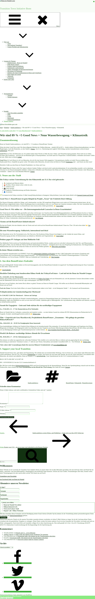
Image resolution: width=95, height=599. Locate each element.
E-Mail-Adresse (5, 410)
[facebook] (18, 563)
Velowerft (10, 76)
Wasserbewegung (87, 383)
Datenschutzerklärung (13, 119)
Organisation (4, 498)
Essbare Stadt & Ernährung (15, 66)
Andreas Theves (8, 534)
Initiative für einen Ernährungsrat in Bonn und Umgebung (24, 73)
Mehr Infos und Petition (59, 246)
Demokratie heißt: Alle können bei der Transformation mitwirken (36, 536)
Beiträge (6, 127)
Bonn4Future (70, 383)
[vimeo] (18, 591)
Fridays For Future (43, 278)
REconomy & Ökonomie (14, 71)
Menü (57, 26)
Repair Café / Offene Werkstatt (13, 511)
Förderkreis (69, 162)
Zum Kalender (6, 270)
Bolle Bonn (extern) (13, 64)
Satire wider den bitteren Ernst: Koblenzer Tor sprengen (31, 534)
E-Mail (2, 487)
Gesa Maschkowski (24, 131)
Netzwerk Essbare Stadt (11, 509)
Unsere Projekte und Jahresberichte (17, 47)
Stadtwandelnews (16, 127)
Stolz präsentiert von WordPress (22, 595)
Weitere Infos (36, 314)
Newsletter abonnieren (6, 598)
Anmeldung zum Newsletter (8, 476)
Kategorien (10, 78)
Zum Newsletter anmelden (15, 113)
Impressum (10, 118)
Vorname (3, 491)
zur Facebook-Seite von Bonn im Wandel (12, 479)
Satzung (67, 367)
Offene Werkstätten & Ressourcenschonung (20, 69)
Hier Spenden (55, 257)
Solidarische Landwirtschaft (15, 68)
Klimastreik (77, 383)
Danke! (32, 171)
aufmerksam (3, 150)
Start (1, 127)
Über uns (6, 42)
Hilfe (8, 114)
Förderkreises (31, 354)
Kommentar (4, 403)
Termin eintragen (12, 97)
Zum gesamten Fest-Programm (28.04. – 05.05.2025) (63, 330)
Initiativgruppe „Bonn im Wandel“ (17, 63)
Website (2, 413)
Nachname (3, 495)
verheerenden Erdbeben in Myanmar (44, 253)
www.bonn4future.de (60, 345)
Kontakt (6, 111)
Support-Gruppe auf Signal (85, 195)
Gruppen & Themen (10, 61)
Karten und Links (9, 79)
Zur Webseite (39, 218)
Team (9, 43)
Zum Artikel (59, 206)
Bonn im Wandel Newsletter (12, 505)
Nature (33, 149)
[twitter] (18, 577)
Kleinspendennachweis (23, 365)
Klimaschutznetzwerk (10, 507)
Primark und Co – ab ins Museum (25, 533)
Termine (9, 95)
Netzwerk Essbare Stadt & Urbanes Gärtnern (30, 539)
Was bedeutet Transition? (14, 45)
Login (9, 116)
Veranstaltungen (8, 94)
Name (2, 407)
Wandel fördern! (8, 121)
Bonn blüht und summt (14, 74)
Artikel (20, 157)
